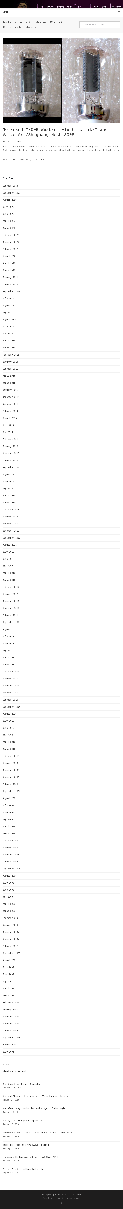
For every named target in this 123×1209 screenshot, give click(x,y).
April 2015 (9, 376)
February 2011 (11, 671)
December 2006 (11, 1016)
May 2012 (8, 566)
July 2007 (8, 967)
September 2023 (11, 193)
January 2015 (10, 390)
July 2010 (8, 721)
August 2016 (10, 319)
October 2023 (10, 186)
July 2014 (8, 425)
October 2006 (10, 1030)
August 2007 (10, 960)
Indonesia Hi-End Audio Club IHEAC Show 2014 (30, 1157)
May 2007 (8, 981)
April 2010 (9, 742)
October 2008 (10, 862)
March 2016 (9, 348)
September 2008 (11, 869)
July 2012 (8, 552)
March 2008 (9, 911)
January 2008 (10, 925)
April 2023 (9, 221)
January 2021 (10, 277)
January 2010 (10, 763)
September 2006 (11, 1038)
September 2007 (11, 953)
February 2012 (11, 587)
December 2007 (11, 932)
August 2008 (10, 876)
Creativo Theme (52, 1198)
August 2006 (10, 1045)
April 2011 (9, 657)
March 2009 (9, 833)
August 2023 (10, 200)
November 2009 (11, 777)
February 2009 (11, 840)
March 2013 (9, 502)
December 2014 (11, 397)
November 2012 (11, 531)
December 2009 (11, 770)
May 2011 (8, 650)
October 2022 (10, 249)
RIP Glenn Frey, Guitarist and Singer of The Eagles (35, 1108)
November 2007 (11, 939)
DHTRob (6, 1064)
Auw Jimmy (11, 160)
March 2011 (9, 664)
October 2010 (10, 700)
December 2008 (11, 854)
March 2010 (9, 749)
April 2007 (9, 988)
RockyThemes (73, 1198)
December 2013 (11, 453)
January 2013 (10, 517)
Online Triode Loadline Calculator (24, 1169)
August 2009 (10, 798)
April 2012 (9, 573)
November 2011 (11, 608)
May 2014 (8, 432)
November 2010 (11, 693)
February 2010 (11, 756)
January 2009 (10, 847)
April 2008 (9, 904)
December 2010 (11, 686)
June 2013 (8, 481)
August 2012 (10, 545)
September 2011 (11, 622)
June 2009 (8, 812)
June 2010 (8, 728)
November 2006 (11, 1023)
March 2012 (9, 580)
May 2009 (8, 819)
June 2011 (8, 643)
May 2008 (8, 897)
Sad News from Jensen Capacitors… (23, 1084)
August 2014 (10, 418)
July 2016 (8, 326)
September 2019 (11, 291)
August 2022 (10, 256)
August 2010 (10, 714)
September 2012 (11, 538)
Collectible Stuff (12, 141)
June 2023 (8, 214)
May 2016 (8, 333)
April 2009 (9, 826)
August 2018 (10, 305)
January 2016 (10, 362)
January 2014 (10, 446)
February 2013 (11, 509)
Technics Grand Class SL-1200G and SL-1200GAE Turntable (37, 1133)
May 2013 (8, 488)
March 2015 (9, 383)
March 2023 (9, 228)
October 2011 (10, 615)
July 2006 (8, 1052)
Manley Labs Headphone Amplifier (22, 1120)
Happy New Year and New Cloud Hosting (26, 1145)
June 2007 (8, 974)
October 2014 (10, 411)
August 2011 (10, 629)
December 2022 (11, 242)
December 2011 (11, 601)
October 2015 (10, 369)
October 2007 (10, 946)
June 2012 (8, 559)
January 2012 (10, 594)
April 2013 (9, 495)
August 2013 (10, 474)
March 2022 (9, 270)
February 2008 (11, 918)
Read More (8, 153)
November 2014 (11, 404)
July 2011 (8, 636)
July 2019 (8, 298)
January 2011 (10, 678)
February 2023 (11, 235)
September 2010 (11, 707)
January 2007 (10, 1009)
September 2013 (11, 467)
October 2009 (10, 784)
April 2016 (9, 341)
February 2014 (11, 439)
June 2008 (8, 890)
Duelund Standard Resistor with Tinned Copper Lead (34, 1096)
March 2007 (9, 995)
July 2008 (8, 883)
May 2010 (8, 735)
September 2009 (11, 791)
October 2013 (10, 460)
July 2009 (8, 805)
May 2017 (8, 312)
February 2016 (11, 355)
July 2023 (8, 207)
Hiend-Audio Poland (14, 1071)
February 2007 (11, 1002)
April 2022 (9, 263)
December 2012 (11, 524)
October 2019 (10, 284)
